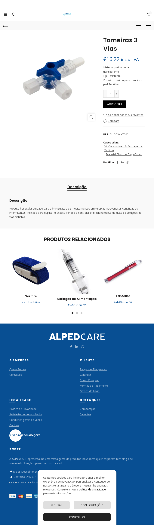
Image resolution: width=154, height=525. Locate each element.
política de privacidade (92, 489)
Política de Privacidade (23, 409)
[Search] (14, 14)
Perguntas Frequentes (93, 369)
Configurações (92, 505)
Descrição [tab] (77, 186)
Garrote (31, 296)
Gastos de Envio (90, 391)
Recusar (57, 505)
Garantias (85, 374)
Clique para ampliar (91, 117)
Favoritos (85, 414)
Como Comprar (89, 380)
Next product (148, 25)
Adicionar (114, 104)
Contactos (15, 374)
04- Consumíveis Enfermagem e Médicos (123, 148)
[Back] (5, 25)
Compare (113, 121)
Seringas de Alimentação (77, 299)
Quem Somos (17, 369)
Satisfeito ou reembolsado (25, 414)
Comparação (88, 409)
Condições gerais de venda (25, 420)
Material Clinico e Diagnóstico (124, 154)
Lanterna (123, 296)
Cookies (14, 425)
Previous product (139, 25)
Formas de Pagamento (94, 385)
